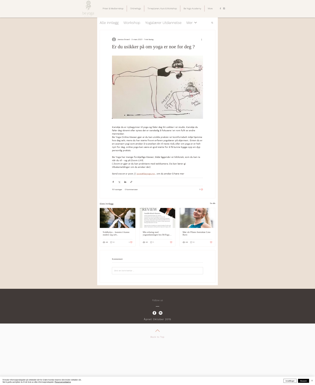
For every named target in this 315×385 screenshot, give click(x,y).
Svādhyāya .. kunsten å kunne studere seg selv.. (116, 233)
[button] (113, 8)
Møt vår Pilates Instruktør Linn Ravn (196, 233)
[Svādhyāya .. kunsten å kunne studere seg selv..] (117, 218)
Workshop (131, 22)
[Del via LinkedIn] (125, 182)
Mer (189, 22)
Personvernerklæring (63, 382)
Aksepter (303, 381)
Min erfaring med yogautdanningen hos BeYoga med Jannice (156, 233)
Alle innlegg (109, 22)
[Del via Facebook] (113, 182)
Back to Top (157, 337)
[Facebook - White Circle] (154, 313)
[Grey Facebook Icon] (220, 8)
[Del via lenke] (131, 182)
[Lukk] (312, 381)
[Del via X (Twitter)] (119, 182)
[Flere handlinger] (201, 39)
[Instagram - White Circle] (160, 313)
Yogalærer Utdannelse (163, 22)
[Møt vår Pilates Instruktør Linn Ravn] (197, 218)
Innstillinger (290, 381)
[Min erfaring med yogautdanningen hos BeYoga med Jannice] (157, 218)
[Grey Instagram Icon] (224, 8)
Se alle (212, 203)
